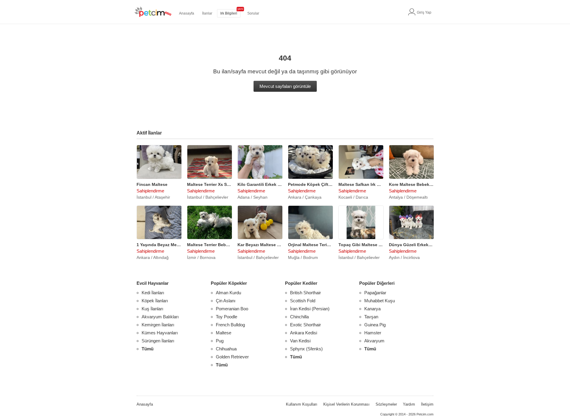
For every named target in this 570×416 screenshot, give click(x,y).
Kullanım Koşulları (301, 404)
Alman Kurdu (228, 292)
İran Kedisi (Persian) (310, 308)
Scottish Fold (302, 300)
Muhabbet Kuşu (379, 300)
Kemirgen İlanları (158, 324)
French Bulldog (230, 324)
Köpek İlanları (155, 300)
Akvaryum (374, 340)
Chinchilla (299, 316)
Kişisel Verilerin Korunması (346, 404)
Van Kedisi (300, 340)
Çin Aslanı (225, 300)
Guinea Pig (375, 324)
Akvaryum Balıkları (160, 316)
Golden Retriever (232, 356)
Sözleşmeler (386, 404)
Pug (220, 340)
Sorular (253, 13)
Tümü (147, 348)
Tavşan (371, 316)
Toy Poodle (226, 316)
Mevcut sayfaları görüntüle (285, 86)
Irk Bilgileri (228, 13)
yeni (240, 8)
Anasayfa (186, 13)
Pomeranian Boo (232, 308)
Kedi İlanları (153, 292)
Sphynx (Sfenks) (306, 348)
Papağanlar (375, 292)
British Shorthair (305, 292)
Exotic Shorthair (305, 324)
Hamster (372, 332)
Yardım (409, 404)
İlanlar (207, 13)
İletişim (427, 404)
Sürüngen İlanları (158, 340)
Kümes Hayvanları (160, 332)
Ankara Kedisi (303, 332)
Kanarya (372, 308)
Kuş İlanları (152, 308)
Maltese (223, 332)
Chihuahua (226, 348)
